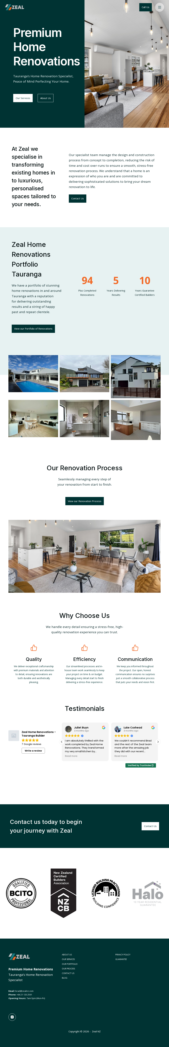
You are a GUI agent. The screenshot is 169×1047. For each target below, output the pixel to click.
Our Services (68, 959)
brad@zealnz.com (24, 990)
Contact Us (68, 973)
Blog (64, 978)
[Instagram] (12, 1017)
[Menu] (159, 7)
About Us (67, 954)
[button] (157, 741)
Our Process (68, 968)
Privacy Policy (122, 954)
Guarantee (121, 959)
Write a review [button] (33, 750)
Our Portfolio (70, 964)
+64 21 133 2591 (24, 994)
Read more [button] (71, 756)
